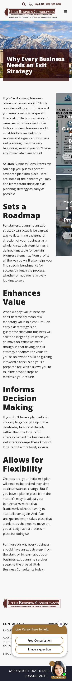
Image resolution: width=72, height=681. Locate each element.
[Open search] (24, 4)
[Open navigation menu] (65, 11)
